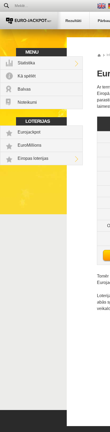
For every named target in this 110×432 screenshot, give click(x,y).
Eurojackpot (29, 132)
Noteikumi (27, 102)
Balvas (24, 89)
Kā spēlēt (27, 76)
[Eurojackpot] (28, 20)
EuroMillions (29, 145)
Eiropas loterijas (33, 158)
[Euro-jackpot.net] (99, 55)
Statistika (26, 63)
